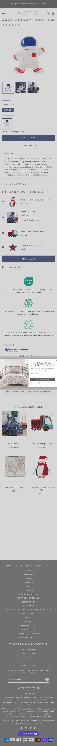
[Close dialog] (56, 360)
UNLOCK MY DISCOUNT (43, 379)
